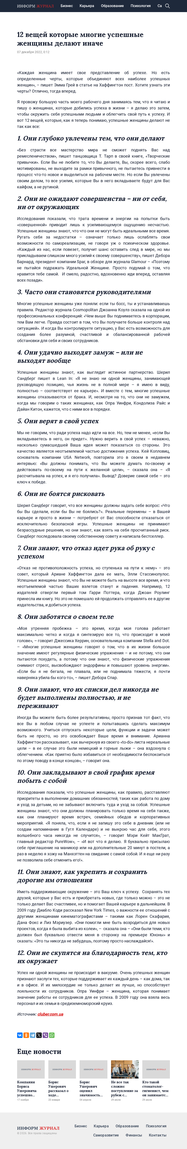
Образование (112, 6)
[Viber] (45, 1035)
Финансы (134, 1135)
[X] (39, 1035)
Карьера (87, 6)
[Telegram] (32, 1035)
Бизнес (67, 6)
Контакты (157, 1135)
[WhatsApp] (52, 1035)
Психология (141, 6)
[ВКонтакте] (20, 1035)
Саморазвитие (106, 1135)
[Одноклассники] (26, 1035)
